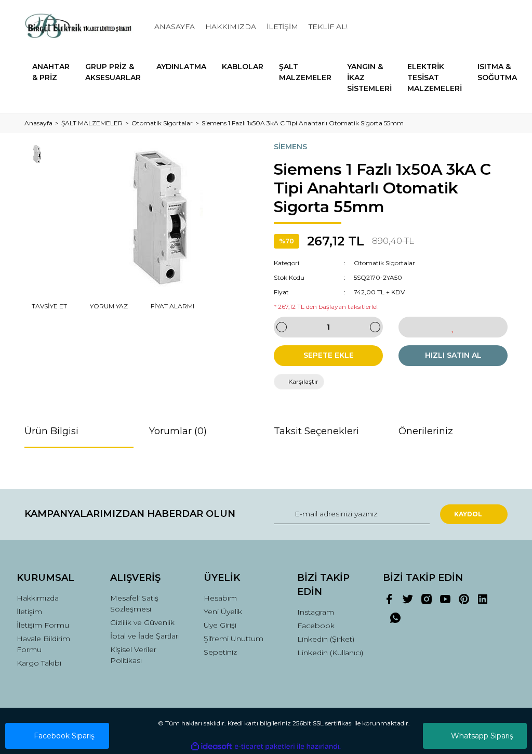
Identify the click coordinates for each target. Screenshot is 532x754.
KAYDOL (468, 514)
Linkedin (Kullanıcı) (330, 652)
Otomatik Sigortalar (384, 263)
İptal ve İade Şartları (145, 636)
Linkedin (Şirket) (325, 639)
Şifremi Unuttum (233, 638)
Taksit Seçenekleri (316, 431)
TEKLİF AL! (328, 26)
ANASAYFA (174, 26)
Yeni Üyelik (223, 611)
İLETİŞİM (282, 26)
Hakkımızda (38, 598)
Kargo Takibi (39, 663)
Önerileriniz (425, 431)
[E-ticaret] (264, 746)
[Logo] (79, 27)
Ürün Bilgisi (51, 431)
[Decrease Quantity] (281, 327)
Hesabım (220, 598)
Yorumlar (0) (178, 431)
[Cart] (495, 27)
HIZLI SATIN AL (453, 355)
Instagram (315, 612)
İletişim (29, 611)
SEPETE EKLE (328, 355)
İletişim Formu (43, 625)
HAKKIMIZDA (230, 26)
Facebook (316, 625)
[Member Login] (453, 27)
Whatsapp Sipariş (482, 735)
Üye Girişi (220, 625)
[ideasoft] (211, 746)
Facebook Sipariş (64, 735)
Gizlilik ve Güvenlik (142, 622)
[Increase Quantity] (375, 327)
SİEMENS (290, 146)
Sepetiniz (220, 652)
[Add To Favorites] (453, 327)
